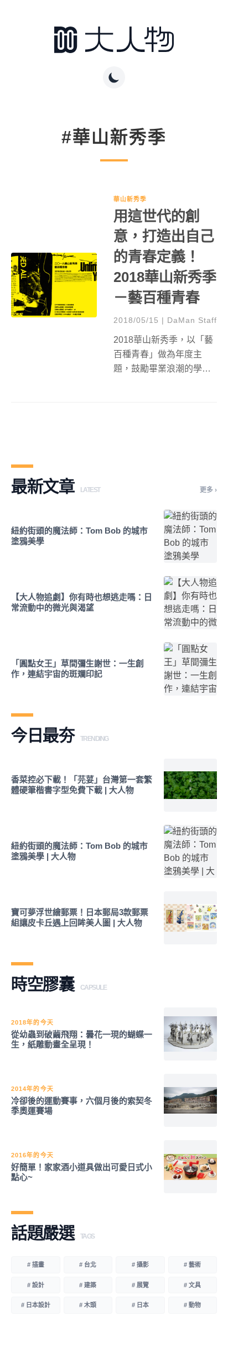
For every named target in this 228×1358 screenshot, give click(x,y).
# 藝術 (192, 1264)
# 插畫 (35, 1264)
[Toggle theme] (114, 77)
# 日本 (140, 1305)
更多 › (208, 490)
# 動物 (192, 1305)
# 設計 (35, 1285)
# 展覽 (140, 1285)
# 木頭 (87, 1305)
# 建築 (87, 1285)
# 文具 (192, 1285)
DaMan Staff (192, 320)
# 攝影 (140, 1264)
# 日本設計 (35, 1305)
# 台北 (87, 1264)
